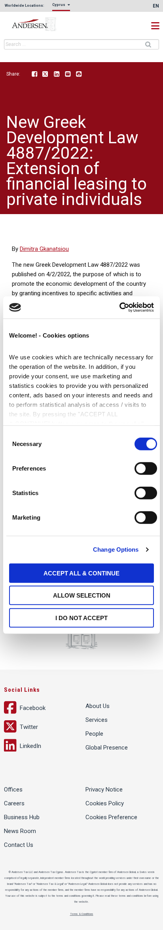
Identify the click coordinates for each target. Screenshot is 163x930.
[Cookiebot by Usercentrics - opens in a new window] (119, 307)
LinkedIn (56, 74)
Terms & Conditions (81, 914)
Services (96, 719)
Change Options (115, 549)
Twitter (45, 74)
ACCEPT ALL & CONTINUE (81, 572)
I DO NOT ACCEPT (81, 617)
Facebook (34, 74)
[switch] (146, 468)
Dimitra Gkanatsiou (44, 248)
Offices (13, 789)
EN (156, 6)
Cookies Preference (111, 817)
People (94, 733)
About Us (97, 706)
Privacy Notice (104, 789)
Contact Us (18, 844)
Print (79, 74)
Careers (14, 803)
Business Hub (22, 817)
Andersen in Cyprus (43, 24)
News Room (20, 831)
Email (67, 74)
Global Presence (106, 747)
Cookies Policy (104, 803)
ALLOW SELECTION (81, 595)
